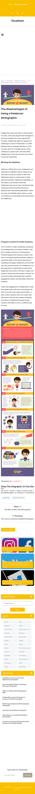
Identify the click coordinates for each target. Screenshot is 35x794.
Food (5, 644)
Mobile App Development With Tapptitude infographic (15, 704)
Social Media (22, 655)
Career (21, 626)
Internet (6, 652)
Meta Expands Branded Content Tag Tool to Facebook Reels (15, 549)
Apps (20, 622)
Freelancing (6, 498)
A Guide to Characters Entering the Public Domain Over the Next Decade (15, 722)
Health (21, 644)
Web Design (22, 667)
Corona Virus (8, 629)
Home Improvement (24, 648)
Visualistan (22, 787)
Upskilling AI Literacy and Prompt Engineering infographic (13, 678)
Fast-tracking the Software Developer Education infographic (14, 685)
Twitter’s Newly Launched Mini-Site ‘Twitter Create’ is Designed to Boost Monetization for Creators (16, 565)
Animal (6, 622)
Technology (7, 663)
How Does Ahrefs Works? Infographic (14, 710)
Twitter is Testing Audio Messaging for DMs (14, 691)
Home (10, 4)
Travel (20, 663)
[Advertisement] (17, 56)
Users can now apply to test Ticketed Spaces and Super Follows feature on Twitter (17, 582)
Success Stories (23, 659)
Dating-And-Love (24, 629)
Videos (6, 667)
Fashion (6, 640)
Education (22, 633)
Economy (7, 633)
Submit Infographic (20, 4)
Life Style (21, 652)
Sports (6, 659)
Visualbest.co (17, 481)
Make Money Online (18, 498)
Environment (22, 637)
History (6, 648)
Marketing (7, 655)
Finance (21, 640)
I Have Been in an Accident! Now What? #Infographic (14, 716)
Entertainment (8, 637)
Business (6, 626)
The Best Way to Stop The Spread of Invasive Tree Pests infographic (13, 698)
